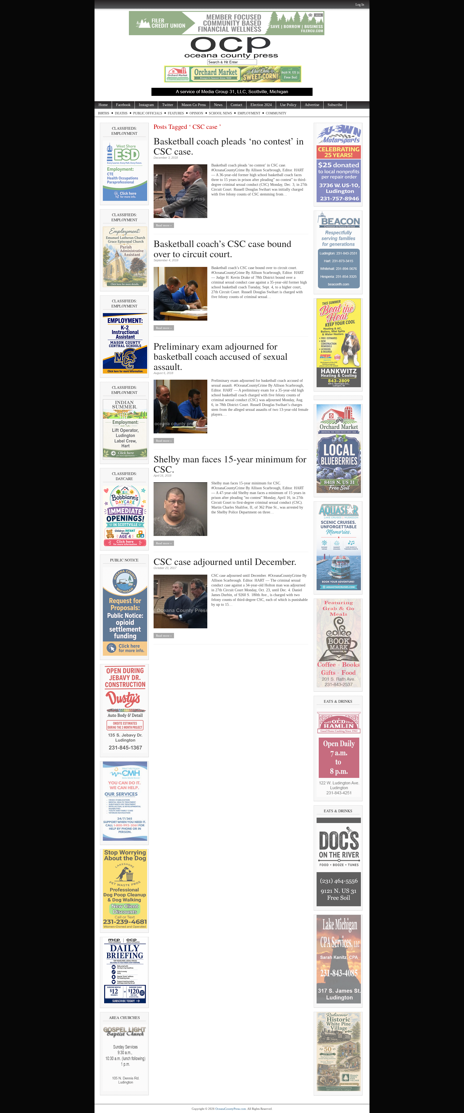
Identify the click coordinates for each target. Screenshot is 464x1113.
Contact (236, 105)
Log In (360, 4)
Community (276, 113)
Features (176, 113)
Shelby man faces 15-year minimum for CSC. (230, 463)
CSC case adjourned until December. (225, 561)
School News (220, 113)
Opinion (196, 113)
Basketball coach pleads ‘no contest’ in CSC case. (229, 145)
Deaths (121, 113)
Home (103, 105)
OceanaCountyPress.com (230, 1108)
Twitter (167, 105)
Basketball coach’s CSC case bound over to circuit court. (222, 248)
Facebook (123, 105)
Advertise (312, 105)
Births (103, 113)
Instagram (146, 105)
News (218, 105)
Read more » (164, 225)
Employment (249, 113)
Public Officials (147, 113)
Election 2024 (261, 105)
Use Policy (288, 105)
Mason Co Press (194, 105)
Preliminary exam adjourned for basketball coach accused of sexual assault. (221, 356)
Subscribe (335, 105)
